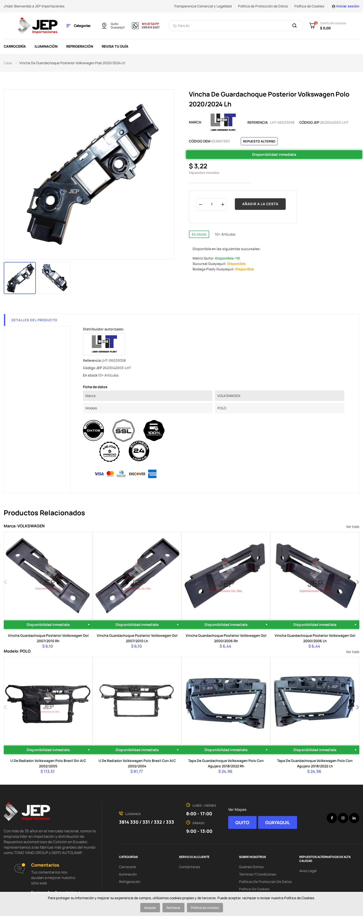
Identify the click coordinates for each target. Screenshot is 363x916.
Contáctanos (189, 866)
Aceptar (150, 907)
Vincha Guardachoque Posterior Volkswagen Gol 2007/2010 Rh (48, 638)
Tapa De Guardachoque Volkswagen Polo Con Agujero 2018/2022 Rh (226, 763)
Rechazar (173, 907)
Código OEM (199, 141)
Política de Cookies (309, 6)
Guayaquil (117, 27)
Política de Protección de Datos (263, 6)
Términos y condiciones (257, 874)
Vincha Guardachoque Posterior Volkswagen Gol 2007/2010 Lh (137, 638)
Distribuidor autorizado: (103, 329)
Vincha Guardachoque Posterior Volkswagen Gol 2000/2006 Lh (315, 638)
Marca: (195, 122)
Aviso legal (308, 870)
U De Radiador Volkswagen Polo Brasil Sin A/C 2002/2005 (48, 763)
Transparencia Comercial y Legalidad (203, 6)
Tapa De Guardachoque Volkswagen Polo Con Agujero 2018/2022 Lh (315, 763)
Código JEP (309, 122)
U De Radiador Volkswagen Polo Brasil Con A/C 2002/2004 (137, 763)
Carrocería (127, 866)
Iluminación (128, 874)
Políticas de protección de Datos (265, 881)
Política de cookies (205, 907)
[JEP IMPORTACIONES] (38, 25)
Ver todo (352, 526)
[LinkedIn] (354, 818)
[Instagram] (343, 818)
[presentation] (5, 581)
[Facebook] (332, 818)
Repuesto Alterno (259, 141)
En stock (199, 234)
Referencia (257, 122)
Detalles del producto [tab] (34, 320)
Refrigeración (129, 881)
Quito (114, 24)
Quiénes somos (251, 866)
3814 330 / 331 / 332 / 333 (146, 822)
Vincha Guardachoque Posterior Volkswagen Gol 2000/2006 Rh (226, 638)
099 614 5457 (151, 27)
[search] (294, 26)
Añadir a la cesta (260, 203)
